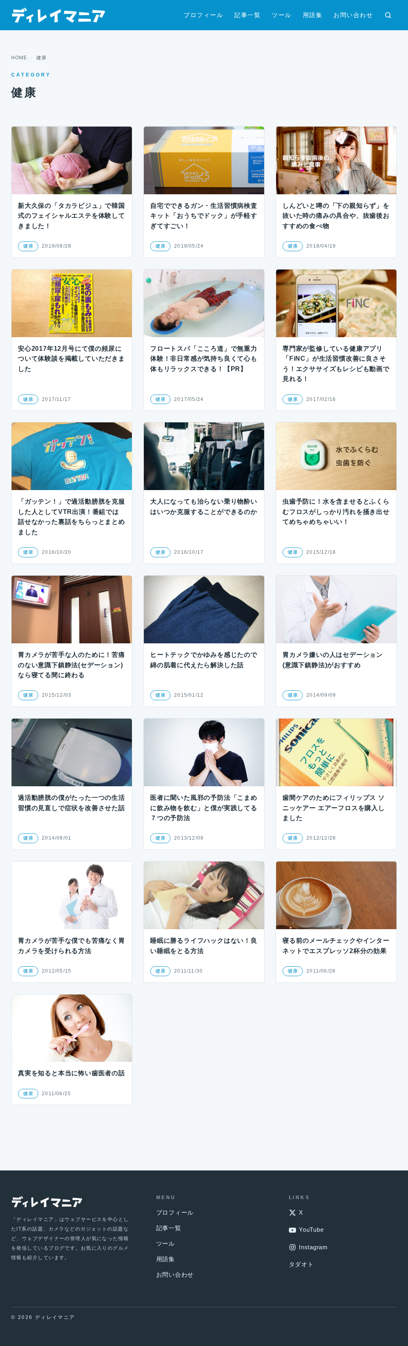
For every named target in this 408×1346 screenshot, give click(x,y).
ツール (282, 15)
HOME (19, 58)
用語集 (313, 15)
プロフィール (203, 15)
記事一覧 (247, 15)
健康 (28, 246)
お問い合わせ (353, 15)
